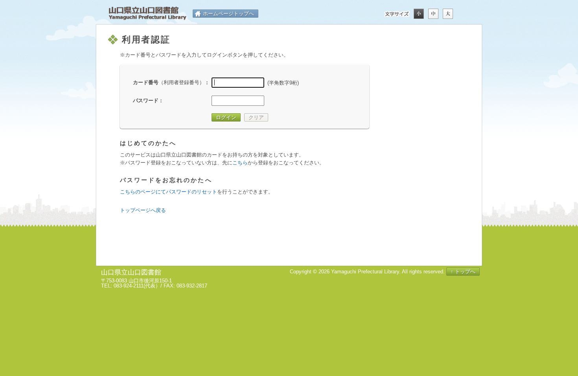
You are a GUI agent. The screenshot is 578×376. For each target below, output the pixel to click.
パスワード (145, 100)
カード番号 (168, 82)
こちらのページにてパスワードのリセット (168, 192)
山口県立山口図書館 (147, 13)
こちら (240, 163)
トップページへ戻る (143, 210)
